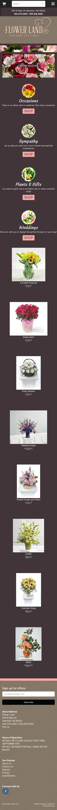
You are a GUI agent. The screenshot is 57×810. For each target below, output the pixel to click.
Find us (5, 727)
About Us (6, 763)
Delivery (6, 769)
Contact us (7, 766)
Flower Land (28, 27)
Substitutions (8, 775)
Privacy (6, 772)
